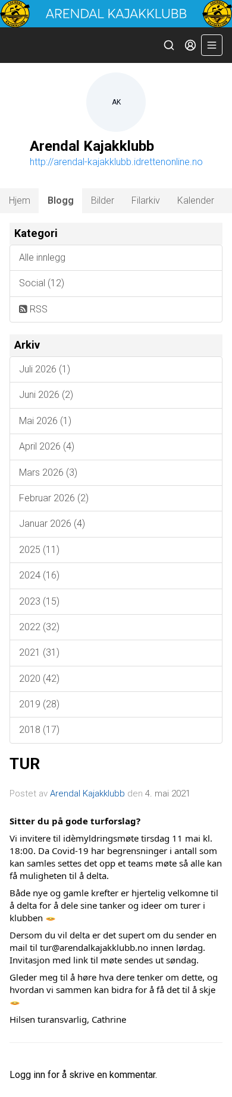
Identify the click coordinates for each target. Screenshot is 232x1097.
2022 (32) (39, 627)
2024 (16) (39, 575)
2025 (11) (39, 549)
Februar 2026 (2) (54, 498)
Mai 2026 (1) (45, 420)
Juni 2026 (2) (46, 394)
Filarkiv (145, 200)
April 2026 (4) (46, 446)
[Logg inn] (190, 45)
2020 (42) (39, 678)
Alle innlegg (42, 257)
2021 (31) (39, 652)
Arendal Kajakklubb (87, 793)
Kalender (195, 200)
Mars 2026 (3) (48, 472)
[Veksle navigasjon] (211, 45)
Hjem (19, 200)
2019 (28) (39, 704)
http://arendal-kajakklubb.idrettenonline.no (116, 161)
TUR (25, 763)
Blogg (61, 200)
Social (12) (41, 283)
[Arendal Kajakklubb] (116, 13)
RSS (37, 309)
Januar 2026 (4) (52, 523)
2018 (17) (39, 729)
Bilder (102, 200)
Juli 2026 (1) (44, 369)
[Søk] (169, 45)
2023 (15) (39, 601)
